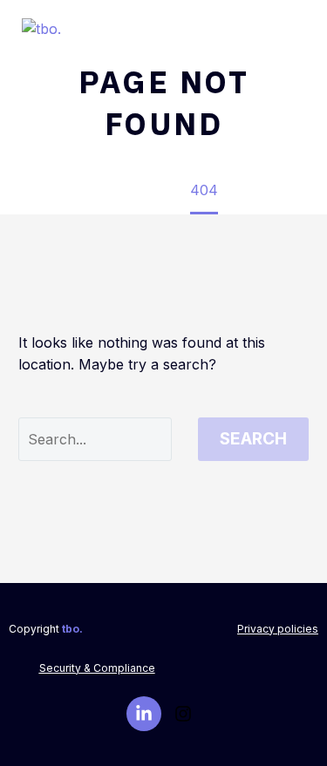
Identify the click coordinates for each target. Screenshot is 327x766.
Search (253, 439)
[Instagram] (183, 713)
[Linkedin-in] (143, 713)
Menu (297, 30)
